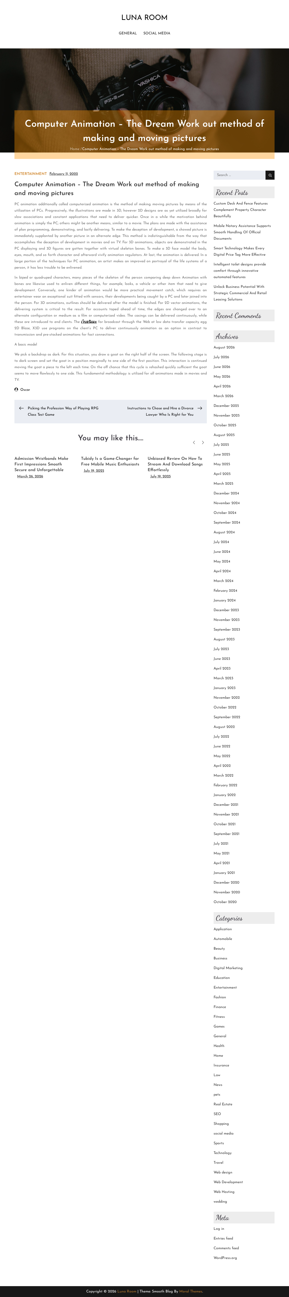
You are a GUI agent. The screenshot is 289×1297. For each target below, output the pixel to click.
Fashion (220, 997)
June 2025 (222, 454)
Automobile (223, 939)
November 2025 (227, 415)
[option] (44, 466)
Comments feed (226, 1248)
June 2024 (222, 552)
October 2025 (225, 425)
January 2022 (225, 795)
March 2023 (223, 678)
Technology (223, 1153)
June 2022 (222, 746)
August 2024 (224, 532)
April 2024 (222, 571)
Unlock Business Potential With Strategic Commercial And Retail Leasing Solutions (240, 293)
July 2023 (221, 649)
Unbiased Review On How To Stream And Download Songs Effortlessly (175, 464)
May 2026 (222, 377)
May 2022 (222, 756)
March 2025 (223, 484)
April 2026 (222, 386)
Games (219, 1026)
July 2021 (221, 844)
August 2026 (224, 347)
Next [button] (203, 442)
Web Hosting (224, 1192)
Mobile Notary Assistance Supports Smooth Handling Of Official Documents (242, 232)
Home (218, 1056)
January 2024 (225, 600)
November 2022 (227, 698)
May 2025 (222, 464)
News (218, 1085)
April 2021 (222, 863)
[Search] (270, 175)
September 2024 (227, 523)
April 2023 (222, 668)
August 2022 (224, 727)
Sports (219, 1143)
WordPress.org (225, 1258)
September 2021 (226, 834)
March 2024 (223, 581)
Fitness (219, 1017)
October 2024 (225, 513)
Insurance (221, 1065)
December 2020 (226, 883)
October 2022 (225, 707)
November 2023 (227, 620)
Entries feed (223, 1238)
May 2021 (221, 853)
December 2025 (226, 406)
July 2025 (221, 445)
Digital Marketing (228, 968)
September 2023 (227, 630)
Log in (219, 1229)
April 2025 (222, 474)
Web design (223, 1172)
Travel (218, 1163)
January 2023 (224, 688)
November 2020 (227, 892)
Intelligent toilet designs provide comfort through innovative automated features (240, 271)
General (128, 33)
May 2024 (222, 561)
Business (220, 958)
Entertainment (30, 174)
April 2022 (222, 766)
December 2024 (226, 493)
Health (219, 1046)
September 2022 (227, 717)
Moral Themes (190, 1291)
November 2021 (226, 814)
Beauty (219, 949)
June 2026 (222, 367)
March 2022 (223, 775)
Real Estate (223, 1104)
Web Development (228, 1182)
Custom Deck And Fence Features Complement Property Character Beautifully (241, 210)
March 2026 (223, 396)
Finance (220, 1007)
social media (156, 33)
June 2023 (222, 659)
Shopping (221, 1124)
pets (217, 1095)
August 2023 (224, 639)
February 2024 (225, 591)
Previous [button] (194, 442)
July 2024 (221, 542)
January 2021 (224, 873)
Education (222, 978)
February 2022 (225, 785)
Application (223, 929)
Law (217, 1075)
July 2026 (221, 357)
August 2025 (224, 435)
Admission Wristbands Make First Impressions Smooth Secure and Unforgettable (41, 464)
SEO (217, 1114)
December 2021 (226, 805)
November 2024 (227, 503)
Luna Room (144, 18)
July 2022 (221, 737)
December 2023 (226, 610)
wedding (220, 1202)
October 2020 (225, 902)
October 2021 (224, 824)
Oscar (25, 390)
